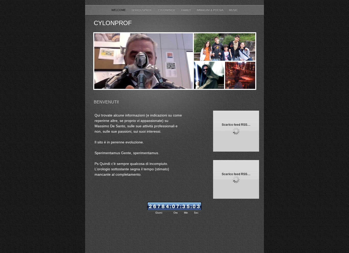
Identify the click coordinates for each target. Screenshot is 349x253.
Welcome (118, 10)
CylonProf (167, 10)
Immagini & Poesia (210, 10)
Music (233, 10)
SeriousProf (142, 10)
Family (186, 10)
